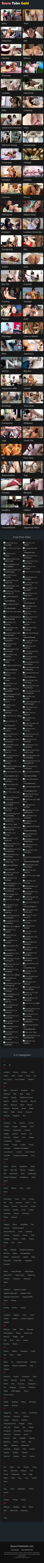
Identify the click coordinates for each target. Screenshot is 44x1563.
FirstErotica (8, 781)
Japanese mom (25, 1293)
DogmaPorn (8, 747)
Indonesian (31, 1275)
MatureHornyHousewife (31, 861)
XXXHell (26, 928)
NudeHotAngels (29, 704)
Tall (5, 1467)
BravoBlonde (8, 1023)
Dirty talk (14, 1170)
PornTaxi (27, 731)
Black (22, 1105)
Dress (34, 1177)
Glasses (6, 1235)
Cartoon (22, 1123)
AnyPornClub (8, 799)
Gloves (25, 1235)
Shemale (24, 1420)
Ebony (6, 1188)
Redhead (15, 1402)
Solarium (7, 1438)
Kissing (6, 1308)
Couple (23, 1145)
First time (23, 1206)
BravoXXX (27, 741)
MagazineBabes (9, 869)
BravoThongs (28, 725)
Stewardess (25, 1445)
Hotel (33, 1257)
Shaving (15, 1420)
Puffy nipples (16, 1391)
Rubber (6, 1405)
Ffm (34, 1203)
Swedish (25, 1452)
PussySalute (28, 653)
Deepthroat (23, 1166)
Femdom (19, 1203)
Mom (18, 1340)
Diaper (33, 1166)
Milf (22, 1337)
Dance (6, 1166)
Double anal (32, 1174)
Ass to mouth (20, 1079)
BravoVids (27, 608)
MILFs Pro (27, 614)
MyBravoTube (9, 846)
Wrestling (24, 1510)
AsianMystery (28, 669)
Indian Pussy (19, 1275)
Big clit (14, 1101)
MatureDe (7, 763)
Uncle (12, 1489)
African (15, 1072)
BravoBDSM (8, 691)
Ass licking (8, 1079)
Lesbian (14, 1318)
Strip (24, 1449)
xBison (17, 926)
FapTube (27, 807)
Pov (5, 1387)
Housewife (7, 1260)
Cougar (14, 1145)
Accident (7, 1072)
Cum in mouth (30, 1152)
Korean (23, 1308)
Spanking (7, 1442)
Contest (6, 1145)
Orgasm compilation (19, 1366)
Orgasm (6, 1366)
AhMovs (7, 556)
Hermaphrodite (25, 1253)
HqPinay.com (8, 966)
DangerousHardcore (10, 669)
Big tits (33, 1101)
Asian (28, 1076)
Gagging (6, 1224)
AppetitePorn (8, 955)
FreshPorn (7, 657)
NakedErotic (28, 888)
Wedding (16, 1507)
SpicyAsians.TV (9, 725)
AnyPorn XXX (28, 752)
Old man (33, 1362)
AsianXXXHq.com (30, 677)
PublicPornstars (9, 768)
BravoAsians (8, 741)
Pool (12, 1384)
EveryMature (8, 923)
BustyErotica (8, 856)
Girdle (20, 1231)
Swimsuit (7, 1456)
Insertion (7, 1279)
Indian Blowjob (16, 1271)
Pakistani (7, 1376)
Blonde (30, 1105)
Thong (6, 1474)
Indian (6, 1271)
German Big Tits (9, 1231)
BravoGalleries (9, 696)
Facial (17, 1199)
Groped (31, 1239)
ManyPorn (7, 686)
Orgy (31, 1366)
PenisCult (7, 937)
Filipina (6, 1206)
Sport (23, 1442)
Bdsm (28, 1094)
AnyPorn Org (8, 862)
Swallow (15, 1452)
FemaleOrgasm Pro (30, 791)
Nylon (19, 1355)
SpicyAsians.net (29, 603)
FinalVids (7, 932)
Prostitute (32, 1387)
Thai (31, 1471)
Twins (6, 1481)
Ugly (5, 1489)
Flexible (15, 1210)
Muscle (15, 1344)
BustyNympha (28, 758)
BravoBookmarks (10, 608)
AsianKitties (8, 630)
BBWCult (27, 715)
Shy (24, 1427)
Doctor (23, 1170)
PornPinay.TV (8, 961)
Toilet (13, 1478)
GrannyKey (27, 852)
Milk (5, 1340)
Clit (31, 1134)
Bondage (15, 1108)
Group (6, 1242)
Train (26, 1478)
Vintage (15, 1500)
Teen (5, 1471)
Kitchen (14, 1308)
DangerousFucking (30, 831)
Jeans (6, 1300)
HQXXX (26, 545)
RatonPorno (28, 847)
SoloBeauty (27, 949)
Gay (32, 1224)
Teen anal (13, 1471)
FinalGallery (8, 1045)
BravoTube (7, 545)
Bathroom (7, 1094)
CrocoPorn (27, 933)
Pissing (22, 1380)
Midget (15, 1337)
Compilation (8, 1141)
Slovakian (7, 1431)
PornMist (27, 720)
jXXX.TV (7, 702)
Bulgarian (16, 1116)
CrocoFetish (28, 643)
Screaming (33, 1413)
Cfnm (32, 1126)
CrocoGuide (8, 1007)
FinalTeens (27, 973)
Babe (5, 1090)
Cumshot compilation (20, 1155)
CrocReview (28, 1016)
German (6, 1228)
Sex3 (15, 824)
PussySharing (9, 816)
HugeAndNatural (9, 601)
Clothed (16, 1137)
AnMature (27, 984)
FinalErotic (7, 912)
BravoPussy (28, 563)
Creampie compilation (21, 1148)
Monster (6, 1344)
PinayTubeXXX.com (11, 776)
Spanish (32, 1438)
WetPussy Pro (9, 830)
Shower (16, 1427)
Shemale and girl (9, 1424)
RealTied (7, 624)
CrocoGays (8, 1039)
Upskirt (6, 1492)
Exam (6, 1192)
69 (4, 1065)
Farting (31, 1199)
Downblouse (24, 1177)
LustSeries (27, 818)
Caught (14, 1126)
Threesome (15, 1474)
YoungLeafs (8, 1034)
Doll (5, 1174)
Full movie (25, 1213)
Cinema (14, 1134)
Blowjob (6, 1108)
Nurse (12, 1355)
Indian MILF (8, 1275)
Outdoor (6, 1369)
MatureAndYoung (29, 637)
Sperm (15, 1442)
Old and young (22, 1362)
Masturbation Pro (10, 950)
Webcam (7, 1507)
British (20, 1112)
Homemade (16, 1257)
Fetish (27, 1203)
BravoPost (27, 630)
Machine (6, 1329)
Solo (14, 1438)
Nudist (33, 1351)
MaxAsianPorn (29, 1011)
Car (15, 1123)
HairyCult (27, 872)
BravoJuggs (8, 896)
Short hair (7, 1427)
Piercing (14, 1380)
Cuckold (19, 1152)
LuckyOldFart (8, 805)
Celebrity (24, 1126)
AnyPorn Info (8, 875)
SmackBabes (8, 996)
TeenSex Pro (28, 796)
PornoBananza (9, 851)
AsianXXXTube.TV (30, 906)
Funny (6, 1217)
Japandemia (28, 960)
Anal (32, 1072)
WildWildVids (28, 841)
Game (15, 1224)
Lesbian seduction (27, 1318)
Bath (32, 1090)
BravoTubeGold (9, 619)
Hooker (25, 1257)
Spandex (23, 1438)
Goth (32, 1235)
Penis (6, 1380)
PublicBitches (28, 688)
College (31, 1137)
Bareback (24, 1090)
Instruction (16, 1279)
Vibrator (6, 1500)
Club (23, 1137)
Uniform (31, 1489)
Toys (19, 1478)
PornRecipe (8, 991)
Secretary (7, 1416)
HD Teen (7, 1253)
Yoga (5, 1518)
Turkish (34, 1478)
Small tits (7, 1434)
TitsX (35, 1032)
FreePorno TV (9, 593)
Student (32, 1449)
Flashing (6, 1210)
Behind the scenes (26, 1097)
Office (6, 1362)
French (16, 1213)
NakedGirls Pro (29, 763)
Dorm (23, 1174)
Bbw (21, 1094)
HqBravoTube (8, 561)
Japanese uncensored (11, 1297)
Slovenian (17, 1431)
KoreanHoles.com (30, 968)
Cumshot (7, 1155)
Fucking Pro (8, 758)
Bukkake (7, 1116)
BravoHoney (28, 867)
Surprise (6, 1452)
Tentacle (23, 1471)
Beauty (13, 1097)
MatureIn (27, 1043)
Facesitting (7, 1199)
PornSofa (7, 980)
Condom (18, 1141)
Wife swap (13, 1510)
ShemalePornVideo (30, 776)
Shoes (30, 1424)
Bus (24, 1116)
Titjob (5, 1478)
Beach (6, 1097)
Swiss (24, 1456)
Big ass (6, 1101)
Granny (15, 1239)
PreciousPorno (29, 989)
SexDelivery (28, 747)
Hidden (6, 1257)
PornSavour (28, 768)
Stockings (7, 1449)
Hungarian (28, 1260)
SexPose (27, 569)
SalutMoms (27, 939)
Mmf (11, 1340)
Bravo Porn (8, 736)
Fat (5, 1203)
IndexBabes (8, 971)
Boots (24, 1108)
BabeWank (27, 944)
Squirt (6, 1445)
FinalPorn (7, 731)
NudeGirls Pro (9, 821)
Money (25, 1340)
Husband (7, 1264)
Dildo (5, 1170)
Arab (13, 1076)
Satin (16, 1413)
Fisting (33, 1206)
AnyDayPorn (8, 640)
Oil (12, 1362)
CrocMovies (28, 585)
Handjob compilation (27, 1250)
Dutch (6, 1181)
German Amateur (18, 1228)
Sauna (24, 1413)
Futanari (14, 1217)
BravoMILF (27, 590)
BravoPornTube (29, 1038)
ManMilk (26, 698)
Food (23, 1210)
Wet (24, 1507)
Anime (6, 1076)
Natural (6, 1351)
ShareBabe (27, 579)
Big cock (24, 1101)
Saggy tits (7, 1413)
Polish (6, 1384)
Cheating (7, 1130)
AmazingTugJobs (29, 1029)
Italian (6, 1282)
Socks (26, 1434)
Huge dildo (18, 1260)
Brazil (6, 1112)
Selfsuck (26, 1416)
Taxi (18, 1467)
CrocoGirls (7, 942)
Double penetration (10, 1177)
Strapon (16, 1449)
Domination (13, 1174)
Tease (35, 1467)
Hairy (5, 1250)
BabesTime (27, 595)
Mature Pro (8, 840)
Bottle (31, 1108)
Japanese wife (27, 1297)
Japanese (7, 1289)
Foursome (7, 1213)
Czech (6, 1159)
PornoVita (27, 883)
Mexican (6, 1337)
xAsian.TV (27, 917)
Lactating (7, 1315)
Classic (23, 1134)
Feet (10, 1203)
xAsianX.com (28, 736)
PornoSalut (27, 659)
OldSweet (7, 646)
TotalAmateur (8, 588)
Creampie (7, 1148)
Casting (30, 1123)
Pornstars (21, 1384)
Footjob (31, 1210)
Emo (21, 1188)
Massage (30, 1329)
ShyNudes (7, 880)
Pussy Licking (8, 1395)
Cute (32, 1155)
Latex (24, 1315)
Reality (6, 1402)
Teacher (26, 1467)
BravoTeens (8, 1028)
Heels (15, 1253)
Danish (13, 1166)
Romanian (32, 1402)
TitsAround (7, 1012)
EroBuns (7, 680)
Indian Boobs (29, 1271)
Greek (23, 1239)
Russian (14, 1405)
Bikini (5, 1105)
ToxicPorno (27, 558)
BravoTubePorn (9, 885)
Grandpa (6, 1239)
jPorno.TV (7, 752)
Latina (32, 1315)
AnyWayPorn (28, 1021)
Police (31, 1380)
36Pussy (7, 675)
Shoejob (22, 1424)
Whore (31, 1507)
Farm (24, 1199)
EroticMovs (8, 907)
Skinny (31, 1427)
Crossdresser (8, 1152)
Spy (30, 1442)
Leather (6, 1318)
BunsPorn (7, 577)
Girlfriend (29, 1231)
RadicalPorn (28, 1000)
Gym (13, 1242)
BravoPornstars (9, 572)
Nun (5, 1355)
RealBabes (27, 823)
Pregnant (13, 1387)
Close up (7, 1137)
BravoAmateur (9, 635)
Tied (24, 1474)
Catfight (6, 1126)
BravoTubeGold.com (15, 3)
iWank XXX (27, 619)
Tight (30, 1474)
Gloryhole (16, 1235)
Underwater (21, 1489)
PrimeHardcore (29, 693)
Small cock (28, 1431)
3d (9, 1065)
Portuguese (32, 1384)
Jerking (13, 1300)
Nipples (14, 1351)
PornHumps (28, 682)
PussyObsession (29, 783)
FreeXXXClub (8, 918)
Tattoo (12, 1467)
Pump (26, 1391)
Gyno (20, 1242)
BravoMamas (28, 664)
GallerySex (8, 712)
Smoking (17, 1434)
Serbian (6, 1420)
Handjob (13, 1250)
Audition (31, 1079)
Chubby (6, 1134)
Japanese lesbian (20, 1289)
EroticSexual (28, 899)
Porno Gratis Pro (9, 789)
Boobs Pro (7, 1002)
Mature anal (28, 1333)
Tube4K (6, 662)
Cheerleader (17, 1130)
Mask (21, 1329)
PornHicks (27, 923)
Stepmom (14, 1445)
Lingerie (6, 1322)
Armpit (20, 1076)
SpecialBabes (8, 566)
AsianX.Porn (8, 1018)
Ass (35, 1076)
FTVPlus (7, 835)
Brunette (29, 1112)
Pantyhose (25, 1376)
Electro (13, 1188)
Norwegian (24, 1351)
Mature (18, 1333)
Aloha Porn (8, 810)
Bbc (15, 1094)
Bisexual (14, 1105)
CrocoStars (27, 709)
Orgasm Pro (8, 583)
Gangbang (23, 1224)
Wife (5, 1510)
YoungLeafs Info (29, 552)
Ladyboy (16, 1315)
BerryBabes (28, 894)
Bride (13, 1112)
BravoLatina (28, 912)
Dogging (31, 1170)
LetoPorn (27, 624)
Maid (14, 1329)
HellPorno (27, 648)
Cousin (31, 1145)
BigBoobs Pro (28, 812)
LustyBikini (27, 955)
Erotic (29, 1188)
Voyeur (23, 1500)
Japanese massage (10, 1293)
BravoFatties (8, 651)
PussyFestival (9, 891)
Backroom (14, 1090)
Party (35, 1376)
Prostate (22, 1387)
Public (6, 1391)
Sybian (32, 1456)
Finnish (14, 1206)
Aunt (5, 1083)
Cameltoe (7, 1123)
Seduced (17, 1416)
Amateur (24, 1072)
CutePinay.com (9, 985)
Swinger (16, 1456)
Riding (23, 1402)
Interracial (27, 1279)
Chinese (27, 1130)
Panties (16, 1376)
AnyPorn (7, 707)
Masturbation (8, 1333)
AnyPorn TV (28, 995)
